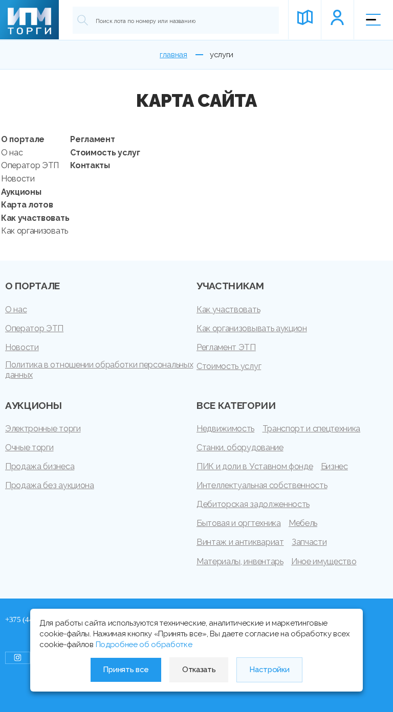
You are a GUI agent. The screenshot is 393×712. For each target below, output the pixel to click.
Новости (18, 178)
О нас (12, 152)
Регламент (92, 139)
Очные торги (29, 447)
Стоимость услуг (105, 152)
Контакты (90, 165)
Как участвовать (35, 218)
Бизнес (334, 466)
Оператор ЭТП (30, 165)
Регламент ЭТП (226, 347)
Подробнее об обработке (144, 644)
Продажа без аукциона (49, 485)
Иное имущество (324, 561)
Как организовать (34, 231)
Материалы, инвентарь (239, 561)
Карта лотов (27, 205)
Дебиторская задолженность (253, 504)
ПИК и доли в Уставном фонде (254, 466)
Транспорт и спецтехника (312, 428)
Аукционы (21, 192)
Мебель (303, 523)
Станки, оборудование (239, 447)
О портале (23, 139)
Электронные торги (43, 428)
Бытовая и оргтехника (238, 523)
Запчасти (309, 542)
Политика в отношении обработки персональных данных (99, 370)
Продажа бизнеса (39, 466)
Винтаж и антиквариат (240, 542)
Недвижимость (225, 428)
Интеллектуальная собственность (261, 485)
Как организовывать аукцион (251, 328)
